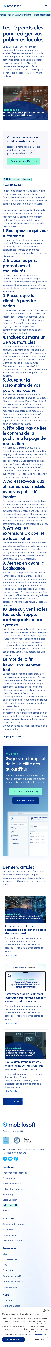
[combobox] (44, 1310)
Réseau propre (10, 1235)
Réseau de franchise (13, 1224)
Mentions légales (11, 1306)
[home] (12, 5)
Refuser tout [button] (37, 1339)
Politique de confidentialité (35, 1334)
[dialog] (25, 1327)
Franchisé (8, 1229)
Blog (5, 1254)
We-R (25, 1152)
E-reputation (9, 1178)
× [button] (48, 1310)
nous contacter (10, 729)
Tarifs (6, 1210)
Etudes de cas (10, 1259)
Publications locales (13, 1189)
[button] (45, 5)
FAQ (5, 1264)
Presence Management (15, 1172)
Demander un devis (25, 800)
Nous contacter (10, 1287)
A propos (7, 1300)
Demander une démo (13, 1276)
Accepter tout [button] (14, 1339)
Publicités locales (12, 1183)
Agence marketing (12, 1240)
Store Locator (10, 1199)
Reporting (8, 1194)
